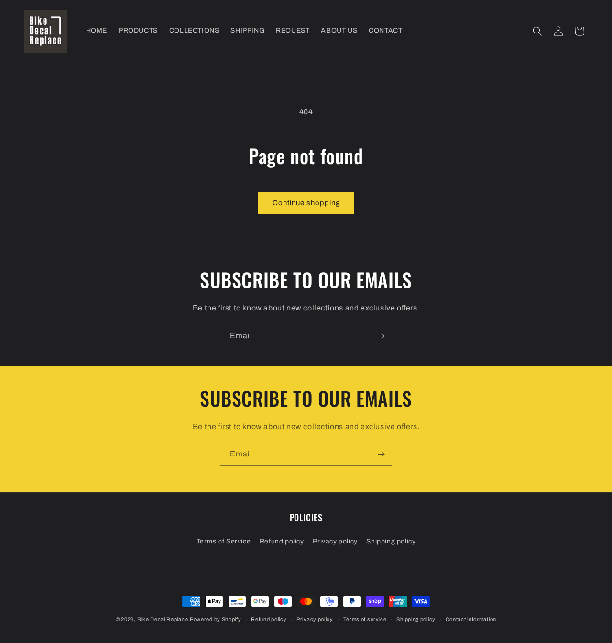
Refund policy (282, 541)
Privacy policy (335, 541)
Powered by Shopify (215, 619)
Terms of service (365, 619)
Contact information (471, 619)
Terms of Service (224, 541)
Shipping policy (390, 541)
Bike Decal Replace (162, 619)
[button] (537, 31)
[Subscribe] (381, 336)
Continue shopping (306, 203)
